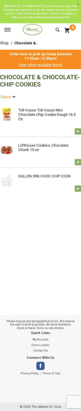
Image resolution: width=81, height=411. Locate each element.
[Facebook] (40, 366)
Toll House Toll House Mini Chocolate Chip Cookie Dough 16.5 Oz (47, 114)
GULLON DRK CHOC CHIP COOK (44, 176)
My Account (40, 339)
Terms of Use (51, 373)
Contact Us (40, 350)
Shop (4, 43)
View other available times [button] (40, 65)
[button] (78, 131)
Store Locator (40, 345)
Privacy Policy (30, 373)
